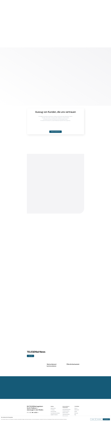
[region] (55, 418)
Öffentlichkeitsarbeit (72, 364)
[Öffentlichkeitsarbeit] (75, 356)
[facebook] (27, 412)
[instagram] (30, 412)
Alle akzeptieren (106, 419)
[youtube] (32, 412)
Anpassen (93, 419)
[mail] (37, 412)
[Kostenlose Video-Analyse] (36, 415)
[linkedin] (34, 412)
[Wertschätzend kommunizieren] (55, 356)
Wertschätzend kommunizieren (51, 365)
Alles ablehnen (99, 419)
